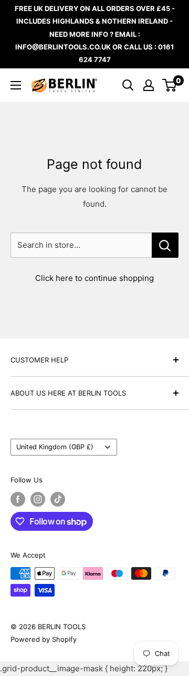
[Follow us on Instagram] (37, 499)
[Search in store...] (165, 245)
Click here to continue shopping (94, 278)
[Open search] (128, 85)
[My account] (148, 85)
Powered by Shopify (43, 639)
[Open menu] (15, 85)
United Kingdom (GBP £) (54, 447)
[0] (169, 85)
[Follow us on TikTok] (57, 499)
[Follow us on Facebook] (17, 499)
